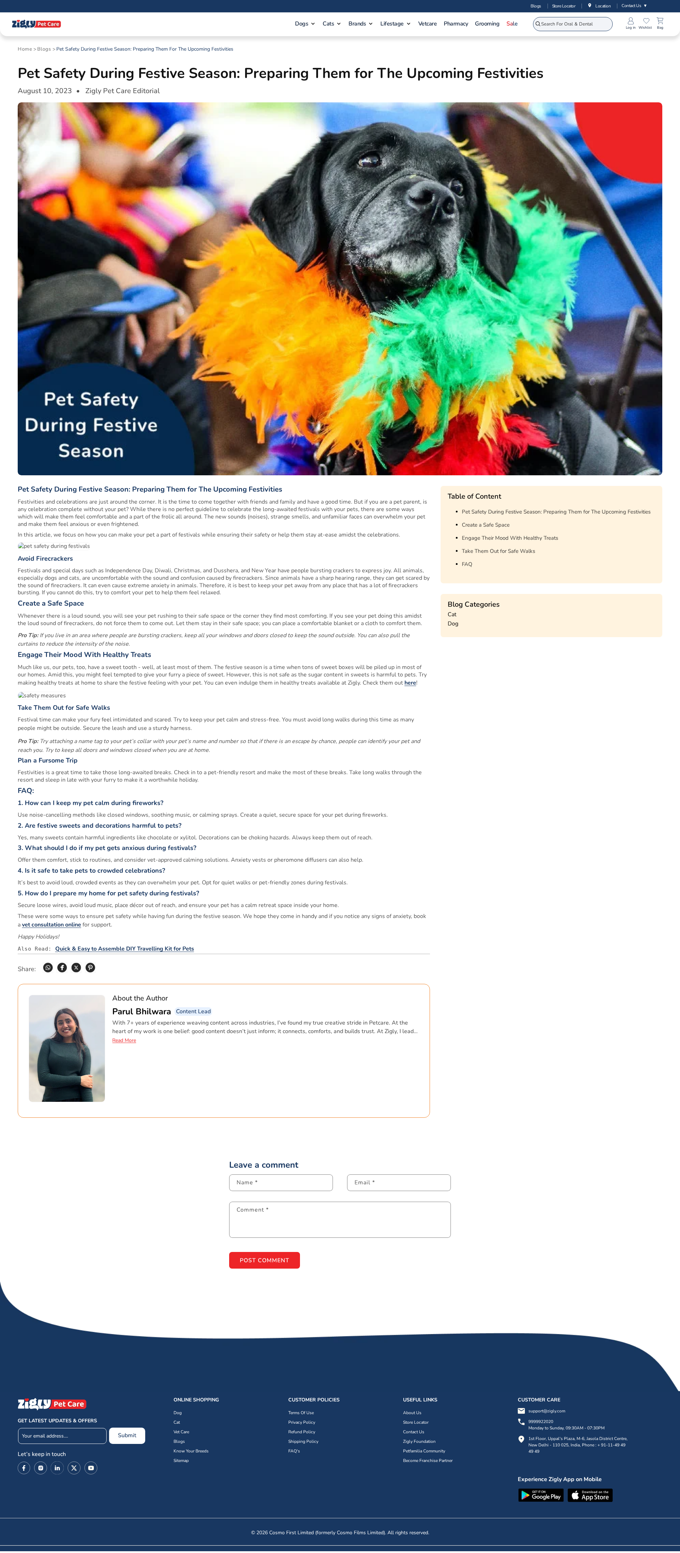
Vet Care (181, 1432)
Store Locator (564, 6)
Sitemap (181, 1460)
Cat (452, 614)
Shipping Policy (303, 1441)
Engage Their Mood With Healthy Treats (510, 538)
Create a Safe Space (486, 524)
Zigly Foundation (419, 1441)
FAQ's (294, 1451)
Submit (127, 1435)
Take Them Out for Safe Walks (498, 551)
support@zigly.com (546, 1411)
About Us (412, 1413)
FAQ (467, 564)
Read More (124, 1040)
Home (25, 49)
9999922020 (566, 1425)
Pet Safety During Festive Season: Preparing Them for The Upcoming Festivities (144, 49)
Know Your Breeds (191, 1451)
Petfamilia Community (424, 1451)
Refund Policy (301, 1432)
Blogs (536, 6)
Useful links (420, 1399)
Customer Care (539, 1399)
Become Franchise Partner (428, 1460)
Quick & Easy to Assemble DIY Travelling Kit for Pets (124, 949)
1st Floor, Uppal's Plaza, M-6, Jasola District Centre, (578, 1438)
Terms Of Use (301, 1413)
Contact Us (634, 5)
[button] (305, 24)
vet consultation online (51, 925)
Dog (453, 624)
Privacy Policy (301, 1422)
